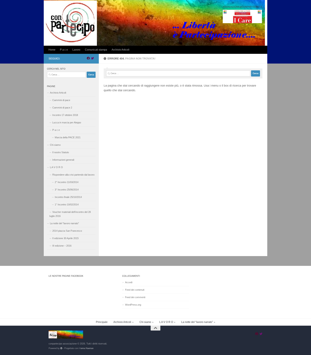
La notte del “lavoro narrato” (64, 223)
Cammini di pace (61, 100)
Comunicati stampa (96, 49)
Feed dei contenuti (134, 289)
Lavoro (76, 49)
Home (51, 49)
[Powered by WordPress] (61, 348)
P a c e (64, 49)
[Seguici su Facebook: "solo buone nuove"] (88, 58)
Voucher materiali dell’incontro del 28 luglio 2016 (70, 214)
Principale (102, 322)
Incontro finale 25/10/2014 (68, 197)
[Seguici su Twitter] (92, 58)
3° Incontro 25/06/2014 (67, 189)
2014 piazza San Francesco (67, 230)
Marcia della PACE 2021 (68, 137)
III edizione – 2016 (61, 245)
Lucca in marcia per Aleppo (66, 122)
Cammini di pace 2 (62, 107)
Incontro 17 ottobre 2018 (65, 115)
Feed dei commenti (135, 297)
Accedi (128, 282)
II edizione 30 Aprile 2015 (65, 238)
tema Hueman (86, 348)
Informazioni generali (63, 159)
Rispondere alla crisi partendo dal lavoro (73, 174)
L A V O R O (56, 167)
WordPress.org (133, 304)
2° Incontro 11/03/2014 (66, 182)
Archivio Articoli (120, 49)
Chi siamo (55, 144)
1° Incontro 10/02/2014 (67, 204)
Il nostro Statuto (60, 152)
